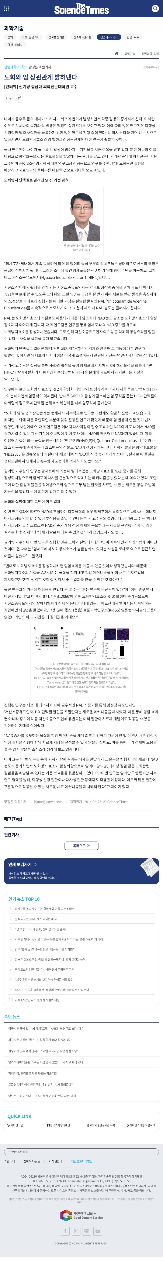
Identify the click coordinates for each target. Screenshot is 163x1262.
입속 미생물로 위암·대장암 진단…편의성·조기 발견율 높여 (50, 959)
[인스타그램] (76, 1231)
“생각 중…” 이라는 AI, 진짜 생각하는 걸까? (40, 929)
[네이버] (87, 1231)
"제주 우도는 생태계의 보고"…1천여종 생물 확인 (44, 979)
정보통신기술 (56, 37)
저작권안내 (55, 1161)
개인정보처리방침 (82, 1161)
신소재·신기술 (82, 37)
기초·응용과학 (31, 37)
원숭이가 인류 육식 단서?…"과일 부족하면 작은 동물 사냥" (43, 1051)
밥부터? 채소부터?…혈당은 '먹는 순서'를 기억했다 (45, 949)
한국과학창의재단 (60, 1125)
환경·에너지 (14, 45)
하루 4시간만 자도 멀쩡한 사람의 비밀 (37, 1000)
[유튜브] (97, 1231)
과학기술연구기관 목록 (102, 1125)
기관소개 (9, 1161)
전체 (10, 37)
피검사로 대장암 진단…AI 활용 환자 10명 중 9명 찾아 (40, 1039)
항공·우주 (133, 37)
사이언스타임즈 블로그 (142, 1125)
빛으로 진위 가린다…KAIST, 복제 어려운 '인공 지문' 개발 (42, 1096)
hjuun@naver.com (48, 801)
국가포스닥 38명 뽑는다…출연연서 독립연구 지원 (44, 969)
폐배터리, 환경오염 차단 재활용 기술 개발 (33, 1073)
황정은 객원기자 (40, 66)
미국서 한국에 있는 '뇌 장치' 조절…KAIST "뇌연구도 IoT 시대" (45, 1028)
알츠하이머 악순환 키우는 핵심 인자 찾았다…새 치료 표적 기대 (45, 1062)
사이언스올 (16, 1125)
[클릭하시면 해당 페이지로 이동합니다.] (81, 8)
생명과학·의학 (109, 37)
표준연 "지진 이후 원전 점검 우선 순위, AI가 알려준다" (40, 1084)
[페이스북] (65, 1231)
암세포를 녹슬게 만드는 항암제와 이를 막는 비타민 (45, 909)
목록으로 (79, 845)
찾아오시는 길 (32, 1161)
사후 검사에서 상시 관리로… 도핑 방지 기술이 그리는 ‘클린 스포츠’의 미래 (59, 939)
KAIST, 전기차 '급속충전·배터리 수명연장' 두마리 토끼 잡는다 (52, 990)
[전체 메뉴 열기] (6, 9)
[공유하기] (8, 98)
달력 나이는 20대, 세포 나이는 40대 (36, 919)
